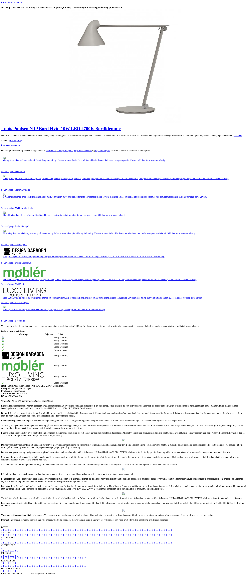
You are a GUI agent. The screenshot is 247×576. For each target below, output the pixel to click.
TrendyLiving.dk (65, 150)
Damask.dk (51, 150)
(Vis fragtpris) (15, 140)
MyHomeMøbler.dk (83, 150)
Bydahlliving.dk (102, 150)
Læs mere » (6, 145)
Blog (26, 573)
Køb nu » (16, 145)
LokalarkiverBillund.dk (11, 2)
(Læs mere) (238, 135)
